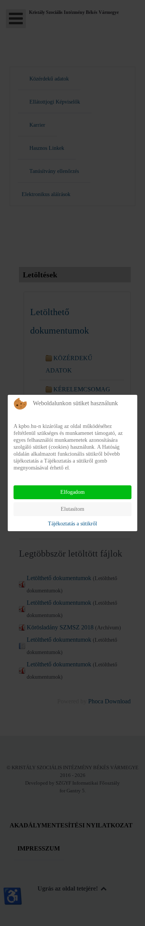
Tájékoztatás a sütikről (72, 524)
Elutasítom (72, 509)
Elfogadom (72, 492)
